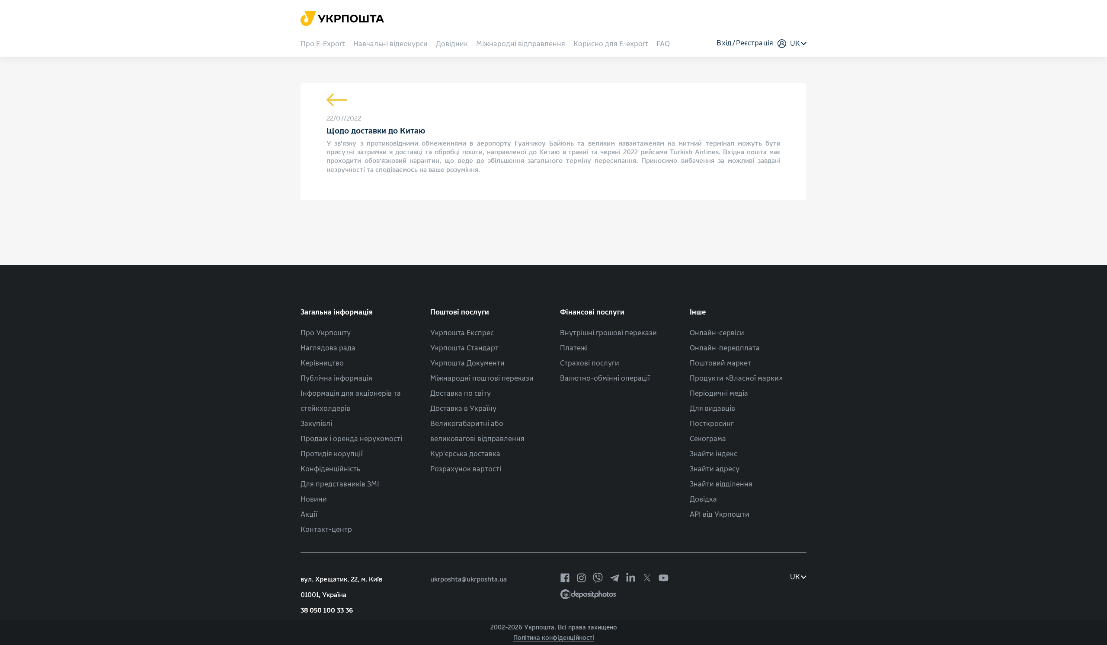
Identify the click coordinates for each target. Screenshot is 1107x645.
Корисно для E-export (610, 44)
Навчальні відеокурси (390, 44)
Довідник (452, 44)
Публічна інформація (336, 378)
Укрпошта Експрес (462, 333)
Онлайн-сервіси (717, 333)
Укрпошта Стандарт (464, 348)
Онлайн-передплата (725, 348)
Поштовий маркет (720, 363)
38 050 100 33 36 (327, 610)
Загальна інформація (337, 312)
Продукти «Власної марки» (736, 378)
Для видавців (712, 408)
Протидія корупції (332, 454)
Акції (309, 514)
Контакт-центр (326, 529)
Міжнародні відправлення (520, 44)
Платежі (574, 348)
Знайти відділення (721, 484)
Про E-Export (323, 44)
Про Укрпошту (326, 333)
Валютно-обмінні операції (605, 378)
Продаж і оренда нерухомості (351, 439)
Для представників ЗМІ (340, 484)
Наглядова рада (328, 348)
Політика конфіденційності (553, 638)
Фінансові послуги (592, 312)
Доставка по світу (460, 393)
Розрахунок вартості (465, 469)
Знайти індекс (713, 454)
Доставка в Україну (463, 408)
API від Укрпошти (719, 514)
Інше (698, 312)
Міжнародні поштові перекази (482, 378)
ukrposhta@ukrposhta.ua (468, 579)
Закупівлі (316, 423)
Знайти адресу (714, 469)
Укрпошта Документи (467, 363)
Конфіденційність (330, 469)
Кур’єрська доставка (465, 454)
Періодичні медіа (719, 393)
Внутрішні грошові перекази (608, 333)
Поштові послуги (459, 312)
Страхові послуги (589, 363)
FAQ (663, 44)
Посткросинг (712, 423)
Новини (314, 499)
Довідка (703, 499)
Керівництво (322, 363)
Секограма (708, 439)
